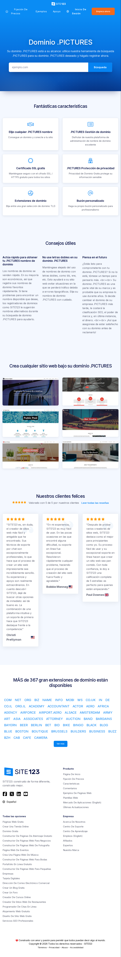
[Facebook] (5, 794)
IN (100, 700)
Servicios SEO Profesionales (18, 920)
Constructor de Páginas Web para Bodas (25, 859)
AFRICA (103, 706)
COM (8, 700)
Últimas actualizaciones (76, 807)
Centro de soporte (73, 826)
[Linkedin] (19, 794)
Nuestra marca (71, 850)
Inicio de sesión (79, 11)
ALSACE (71, 712)
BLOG (104, 725)
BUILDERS (78, 731)
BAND (88, 719)
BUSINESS (97, 731)
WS (80, 700)
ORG (27, 700)
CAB (17, 738)
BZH (7, 738)
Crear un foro (10, 892)
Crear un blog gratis (14, 887)
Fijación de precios (19, 11)
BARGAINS (104, 719)
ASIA (16, 719)
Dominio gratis (10, 831)
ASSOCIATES (33, 719)
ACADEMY (36, 706)
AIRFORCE (28, 712)
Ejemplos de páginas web (77, 793)
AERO (90, 706)
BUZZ (112, 731)
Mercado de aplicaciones (82, 802)
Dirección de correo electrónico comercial (26, 883)
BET (48, 725)
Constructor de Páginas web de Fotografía (26, 845)
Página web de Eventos (16, 850)
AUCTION (73, 719)
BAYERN (10, 725)
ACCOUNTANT (58, 706)
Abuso (65, 947)
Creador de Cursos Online (17, 897)
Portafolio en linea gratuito (17, 864)
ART (7, 719)
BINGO (78, 725)
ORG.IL (20, 706)
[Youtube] (26, 794)
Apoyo (57, 11)
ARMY (107, 712)
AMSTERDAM (90, 712)
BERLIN (36, 725)
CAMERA (40, 738)
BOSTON (22, 731)
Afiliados (67, 840)
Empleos (73, 835)
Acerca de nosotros (74, 821)
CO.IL (8, 706)
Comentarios (70, 788)
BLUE (8, 731)
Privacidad (54, 947)
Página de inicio (71, 774)
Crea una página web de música (20, 854)
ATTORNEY (54, 719)
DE (107, 700)
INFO (59, 700)
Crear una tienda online (16, 826)
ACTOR (78, 706)
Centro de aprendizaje (75, 831)
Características (71, 783)
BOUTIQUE (40, 731)
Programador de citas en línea (19, 906)
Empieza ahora (103, 11)
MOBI (70, 700)
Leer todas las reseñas (95, 502)
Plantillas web (70, 797)
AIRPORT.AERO (50, 712)
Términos (42, 947)
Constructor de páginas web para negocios (27, 840)
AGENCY (10, 712)
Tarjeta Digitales (11, 878)
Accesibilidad (76, 947)
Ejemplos (41, 11)
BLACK (91, 725)
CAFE (27, 738)
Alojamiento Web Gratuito (16, 911)
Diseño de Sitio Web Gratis (17, 916)
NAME (47, 700)
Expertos (68, 845)
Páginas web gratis (13, 821)
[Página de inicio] (7, 11)
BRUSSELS (59, 731)
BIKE (66, 725)
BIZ (36, 700)
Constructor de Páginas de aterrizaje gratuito (27, 835)
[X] (12, 794)
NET (18, 700)
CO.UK (91, 700)
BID (57, 725)
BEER (24, 725)
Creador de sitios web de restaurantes (24, 901)
